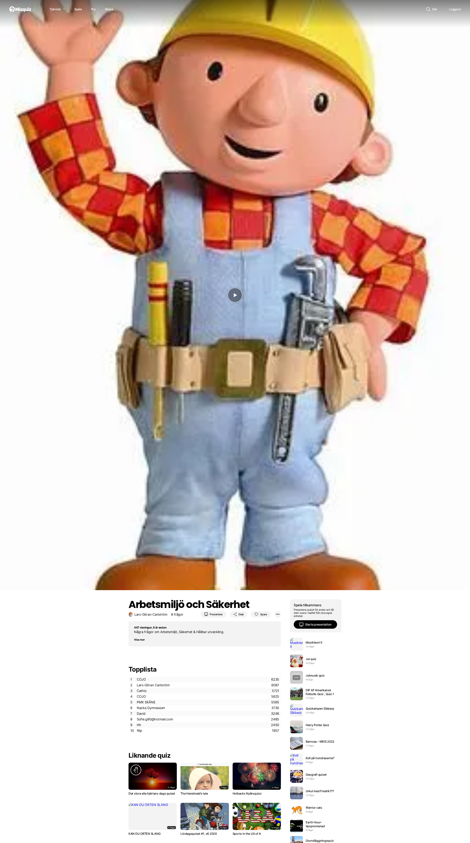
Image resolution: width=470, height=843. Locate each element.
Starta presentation (318, 624)
